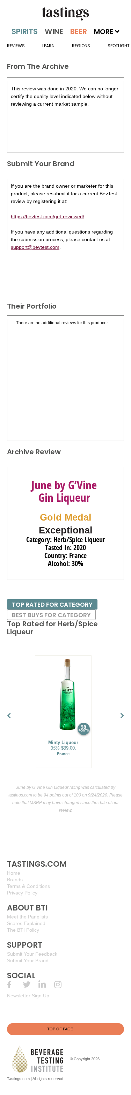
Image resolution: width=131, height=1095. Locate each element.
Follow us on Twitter (30, 985)
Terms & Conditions (28, 886)
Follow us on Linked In (46, 985)
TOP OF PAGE (60, 1029)
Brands (15, 879)
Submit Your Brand (28, 960)
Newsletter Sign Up (28, 995)
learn (48, 46)
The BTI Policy (23, 930)
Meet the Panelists (27, 917)
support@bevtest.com (35, 247)
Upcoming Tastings (62, 985)
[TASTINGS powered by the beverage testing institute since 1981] (65, 14)
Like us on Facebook (15, 985)
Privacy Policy (22, 893)
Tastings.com (18, 1079)
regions (81, 46)
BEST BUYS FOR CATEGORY (51, 615)
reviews (16, 46)
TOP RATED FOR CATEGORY (52, 604)
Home (13, 873)
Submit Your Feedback (32, 954)
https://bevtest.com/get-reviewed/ (47, 216)
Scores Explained (26, 923)
